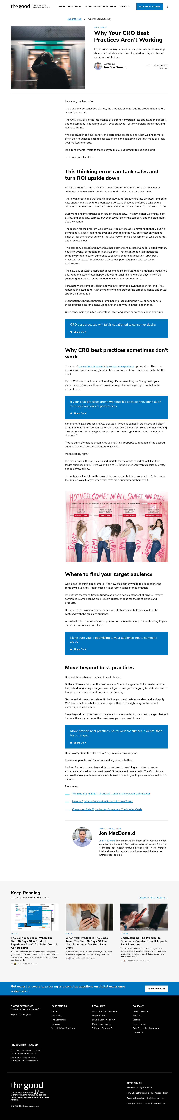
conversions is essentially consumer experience (106, 366)
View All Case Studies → (63, 1028)
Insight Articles (99, 1015)
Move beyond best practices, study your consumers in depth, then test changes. (116, 733)
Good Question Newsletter (105, 1011)
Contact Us (138, 1032)
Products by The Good (24, 1045)
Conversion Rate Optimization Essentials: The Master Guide (107, 809)
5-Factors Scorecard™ (102, 1028)
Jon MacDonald (117, 833)
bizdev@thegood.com (158, 1092)
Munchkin (56, 1024)
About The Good (140, 1011)
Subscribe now (157, 988)
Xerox (54, 1011)
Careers (136, 1019)
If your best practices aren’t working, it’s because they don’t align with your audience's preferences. (115, 404)
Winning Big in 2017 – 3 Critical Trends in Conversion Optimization (111, 793)
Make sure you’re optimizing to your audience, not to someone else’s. (113, 640)
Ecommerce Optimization (99, 7)
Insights (125, 7)
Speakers (137, 1015)
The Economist (58, 1019)
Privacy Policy (139, 1024)
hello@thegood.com (154, 1098)
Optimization (68, 7)
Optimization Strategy (99, 18)
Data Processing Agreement (146, 1028)
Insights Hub (74, 18)
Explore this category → (154, 897)
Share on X (80, 332)
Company (138, 1006)
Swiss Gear (56, 1015)
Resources (98, 1006)
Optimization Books (101, 1024)
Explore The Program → (22, 1014)
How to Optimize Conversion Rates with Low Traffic (102, 801)
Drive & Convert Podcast (103, 1019)
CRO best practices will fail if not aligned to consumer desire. (113, 325)
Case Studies (59, 1006)
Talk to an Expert (149, 6)
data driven (100, 27)
